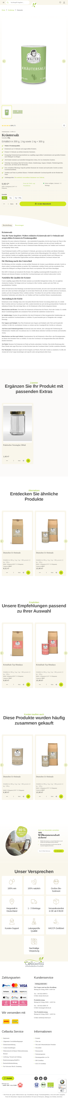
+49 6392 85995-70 (42, 1005)
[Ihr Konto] (64, 2)
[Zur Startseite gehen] (34, 4)
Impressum (6, 1038)
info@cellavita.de (43, 996)
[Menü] (3, 2)
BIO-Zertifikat (39, 1060)
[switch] (62, 1091)
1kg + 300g (18, 198)
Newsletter (38, 1048)
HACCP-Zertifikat (40, 1063)
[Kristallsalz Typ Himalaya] (17, 643)
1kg (10, 198)
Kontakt (37, 1038)
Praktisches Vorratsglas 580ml (14, 445)
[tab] (7, 225)
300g (4, 198)
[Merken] (64, 125)
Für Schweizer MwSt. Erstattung (12, 1066)
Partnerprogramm (40, 1054)
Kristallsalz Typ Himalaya (13, 665)
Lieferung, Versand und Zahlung (12, 1057)
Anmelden (59, 851)
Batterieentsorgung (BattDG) (11, 1060)
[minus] (4, 204)
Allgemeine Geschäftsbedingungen (13, 1041)
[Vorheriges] (4, 61)
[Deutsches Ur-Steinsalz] (17, 531)
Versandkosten (30, 1094)
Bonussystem (39, 1051)
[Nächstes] (64, 61)
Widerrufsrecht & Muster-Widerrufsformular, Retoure (15, 1052)
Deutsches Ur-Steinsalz (12, 553)
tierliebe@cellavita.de (45, 1017)
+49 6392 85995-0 (42, 993)
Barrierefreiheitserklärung (10, 1063)
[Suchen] (8, 2)
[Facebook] (36, 1078)
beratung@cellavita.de (45, 1008)
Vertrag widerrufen (41, 984)
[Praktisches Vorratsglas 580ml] (17, 423)
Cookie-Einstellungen (9, 1048)
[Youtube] (40, 1078)
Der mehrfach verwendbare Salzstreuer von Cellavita (29, 177)
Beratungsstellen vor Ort (42, 1057)
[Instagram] (45, 1078)
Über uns (38, 1041)
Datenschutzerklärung (9, 1044)
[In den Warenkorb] (28, 461)
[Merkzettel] (60, 2)
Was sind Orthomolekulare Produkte (45, 1044)
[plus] (16, 204)
